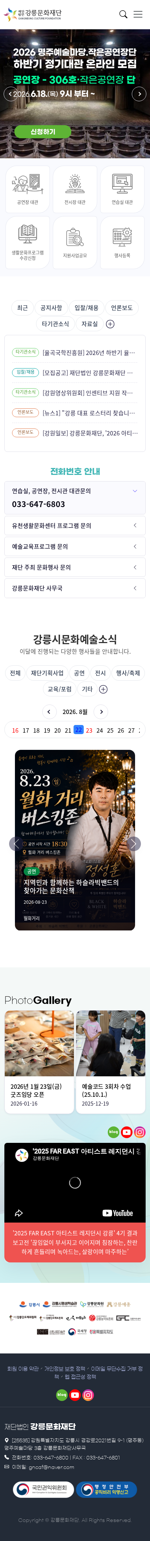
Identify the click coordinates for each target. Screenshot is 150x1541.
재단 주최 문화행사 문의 (41, 567)
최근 (22, 307)
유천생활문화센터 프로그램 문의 (51, 525)
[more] (109, 324)
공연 (79, 672)
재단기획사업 (47, 672)
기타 (87, 688)
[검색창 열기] (125, 15)
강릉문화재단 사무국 (37, 587)
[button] (11, 94)
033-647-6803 (38, 504)
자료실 (90, 323)
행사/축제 (128, 672)
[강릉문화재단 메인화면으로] (33, 14)
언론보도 (122, 307)
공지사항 (51, 307)
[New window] (29, 1303)
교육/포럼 (60, 688)
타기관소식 (55, 323)
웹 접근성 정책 (80, 1377)
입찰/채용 (87, 307)
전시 (100, 672)
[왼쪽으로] (16, 843)
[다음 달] (101, 712)
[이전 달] (49, 712)
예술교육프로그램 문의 (40, 546)
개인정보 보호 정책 (64, 1369)
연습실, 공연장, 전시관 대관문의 (51, 490)
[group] (75, 729)
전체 (15, 672)
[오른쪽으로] (133, 843)
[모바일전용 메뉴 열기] (138, 14)
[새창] (113, 1132)
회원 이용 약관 (23, 1369)
